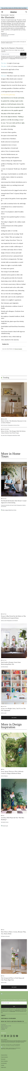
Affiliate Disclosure (6, 1025)
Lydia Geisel (4, 435)
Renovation (3, 1059)
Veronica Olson (16, 425)
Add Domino (4, 35)
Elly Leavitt (4, 620)
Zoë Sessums (4, 425)
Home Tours (12, 15)
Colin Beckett (15, 620)
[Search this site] (26, 12)
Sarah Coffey (13, 505)
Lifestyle (2, 1065)
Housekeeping (4, 1063)
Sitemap (3, 1029)
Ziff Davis (10, 1044)
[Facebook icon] (11, 1036)
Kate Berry (8, 505)
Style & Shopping (4, 1061)
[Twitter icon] (14, 1036)
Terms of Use (17, 57)
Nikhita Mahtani (5, 666)
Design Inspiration (5, 15)
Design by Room (4, 1055)
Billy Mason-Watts (16, 435)
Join (23, 54)
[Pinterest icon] (8, 1036)
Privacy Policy (12, 58)
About (3, 1015)
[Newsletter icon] (2, 1036)
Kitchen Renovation (5, 429)
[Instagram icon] (5, 1036)
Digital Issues (3, 1067)
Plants (3, 769)
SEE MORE (14, 717)
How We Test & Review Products (12, 1021)
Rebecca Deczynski (6, 936)
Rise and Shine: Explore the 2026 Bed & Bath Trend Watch (14, 8)
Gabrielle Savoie (5, 822)
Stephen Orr (4, 33)
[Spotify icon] (17, 1036)
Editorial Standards (18, 348)
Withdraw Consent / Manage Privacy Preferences (11, 1048)
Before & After (4, 419)
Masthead (3, 1024)
